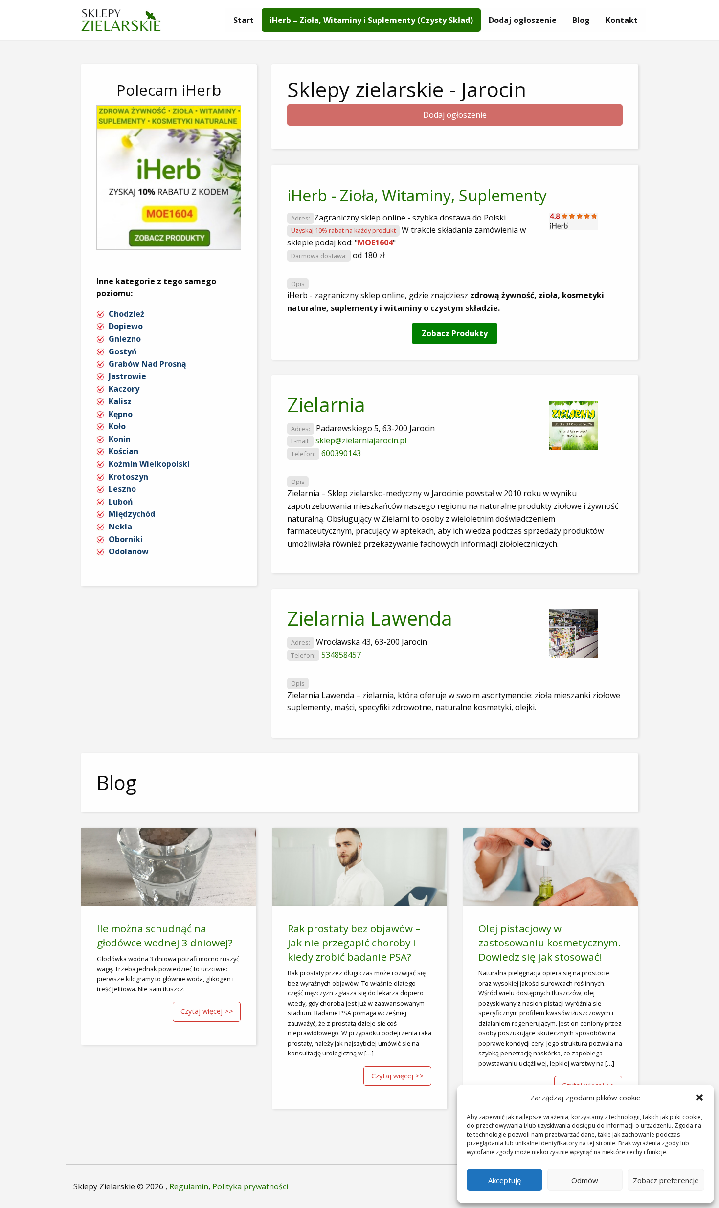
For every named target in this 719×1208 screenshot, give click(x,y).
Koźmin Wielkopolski (149, 464)
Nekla (120, 526)
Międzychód (132, 513)
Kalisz (120, 401)
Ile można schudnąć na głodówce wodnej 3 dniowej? (165, 935)
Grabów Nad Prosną (147, 363)
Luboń (121, 501)
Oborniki (126, 539)
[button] (699, 1097)
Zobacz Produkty (455, 333)
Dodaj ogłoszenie (523, 20)
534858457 (341, 654)
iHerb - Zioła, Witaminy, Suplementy (417, 195)
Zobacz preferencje (666, 1180)
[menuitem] (243, 20)
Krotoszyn (128, 476)
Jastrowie (127, 376)
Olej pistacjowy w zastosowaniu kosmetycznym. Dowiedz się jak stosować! (549, 943)
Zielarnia (326, 404)
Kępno (121, 414)
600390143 (341, 453)
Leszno (122, 488)
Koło (117, 426)
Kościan (123, 451)
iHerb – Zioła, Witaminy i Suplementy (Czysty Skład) (371, 20)
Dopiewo (126, 326)
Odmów (584, 1180)
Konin (120, 439)
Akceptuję (504, 1180)
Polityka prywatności (250, 1186)
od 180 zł (369, 255)
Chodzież (126, 313)
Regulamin (188, 1186)
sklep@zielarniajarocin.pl (360, 440)
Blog (581, 20)
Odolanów (129, 551)
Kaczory (124, 388)
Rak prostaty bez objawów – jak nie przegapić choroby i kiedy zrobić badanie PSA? (354, 943)
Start (243, 20)
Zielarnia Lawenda (369, 618)
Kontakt (622, 20)
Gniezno (125, 338)
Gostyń (123, 351)
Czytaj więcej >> (206, 1011)
